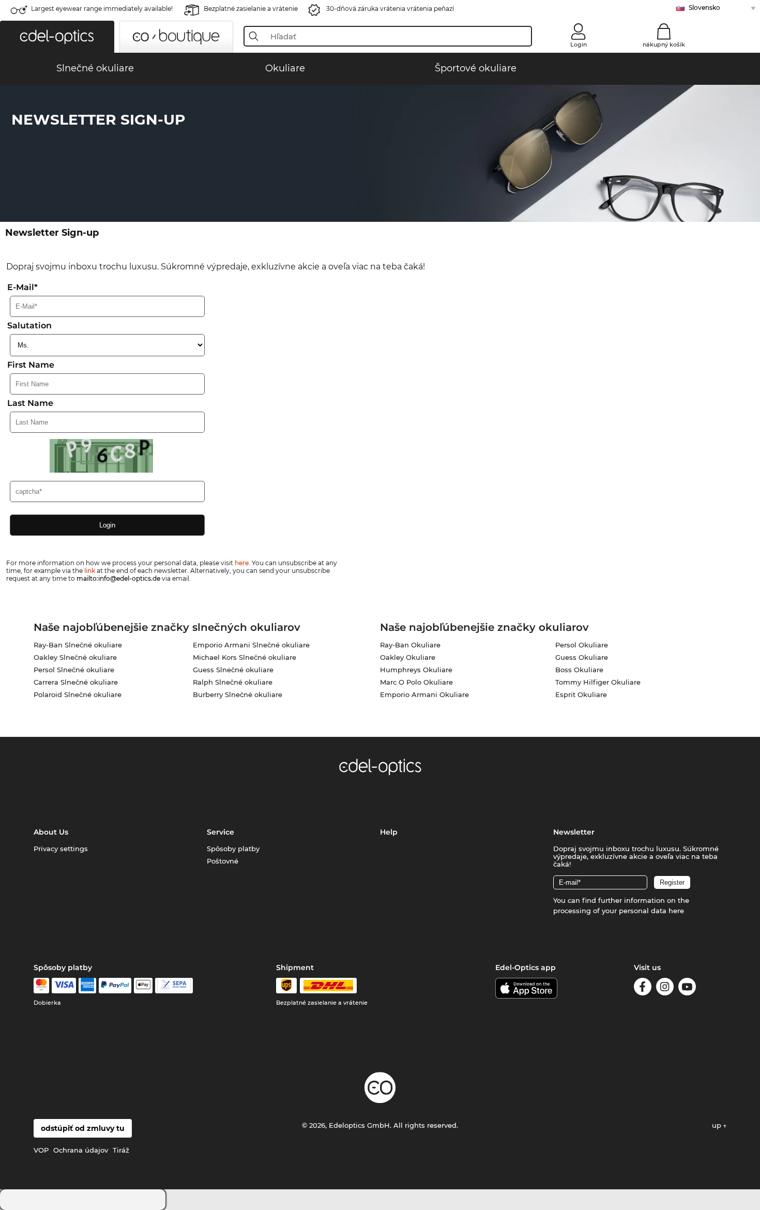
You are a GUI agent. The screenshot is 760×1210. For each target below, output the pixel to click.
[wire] (174, 985)
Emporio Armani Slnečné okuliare (251, 645)
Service (220, 832)
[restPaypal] (115, 985)
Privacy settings (61, 848)
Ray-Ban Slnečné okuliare (78, 645)
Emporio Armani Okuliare (424, 694)
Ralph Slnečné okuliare (232, 682)
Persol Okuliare (581, 645)
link (89, 570)
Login (578, 44)
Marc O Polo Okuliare (416, 682)
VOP (41, 1150)
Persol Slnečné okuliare (74, 670)
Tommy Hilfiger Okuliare (598, 682)
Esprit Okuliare (581, 694)
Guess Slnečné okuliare (233, 670)
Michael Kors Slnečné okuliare (244, 657)
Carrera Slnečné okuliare (76, 682)
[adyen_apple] (143, 985)
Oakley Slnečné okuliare (75, 657)
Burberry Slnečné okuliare (237, 694)
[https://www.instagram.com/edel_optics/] (665, 988)
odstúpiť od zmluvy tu (83, 1128)
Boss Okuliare (579, 670)
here (242, 563)
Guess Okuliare (581, 657)
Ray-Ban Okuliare (410, 645)
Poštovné (222, 861)
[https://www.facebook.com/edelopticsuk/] (642, 988)
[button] (57, 37)
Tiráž (121, 1150)
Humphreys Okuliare (416, 670)
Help (389, 832)
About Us (51, 832)
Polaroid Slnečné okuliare (77, 694)
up (717, 1125)
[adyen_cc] (41, 985)
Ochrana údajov (80, 1150)
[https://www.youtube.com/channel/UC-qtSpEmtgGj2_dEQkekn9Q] (687, 988)
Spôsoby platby (233, 848)
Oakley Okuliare (407, 657)
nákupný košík (664, 44)
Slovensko (704, 7)
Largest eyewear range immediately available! (102, 8)
